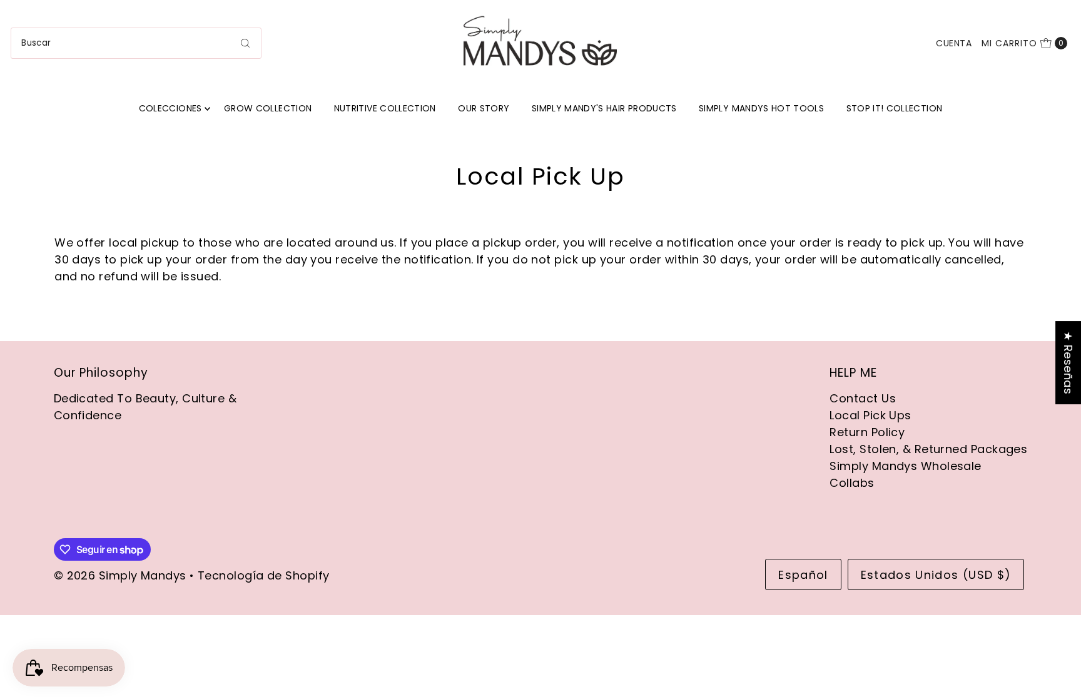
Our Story (483, 108)
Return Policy (867, 432)
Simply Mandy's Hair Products (604, 108)
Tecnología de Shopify (263, 575)
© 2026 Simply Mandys (120, 575)
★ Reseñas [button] (1068, 362)
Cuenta (954, 43)
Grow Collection (268, 108)
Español (803, 575)
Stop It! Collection (894, 108)
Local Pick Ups (870, 415)
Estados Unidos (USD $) (936, 575)
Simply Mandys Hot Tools (761, 108)
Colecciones (170, 108)
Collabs (852, 483)
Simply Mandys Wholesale (905, 466)
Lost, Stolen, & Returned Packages (928, 449)
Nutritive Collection (385, 108)
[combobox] (136, 43)
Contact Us (863, 398)
